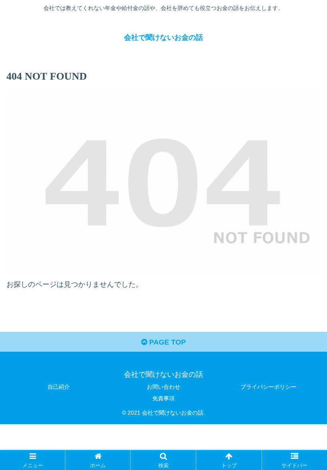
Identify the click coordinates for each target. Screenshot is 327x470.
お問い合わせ (163, 387)
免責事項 (163, 398)
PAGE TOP (166, 342)
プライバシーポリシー (268, 387)
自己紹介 (58, 387)
